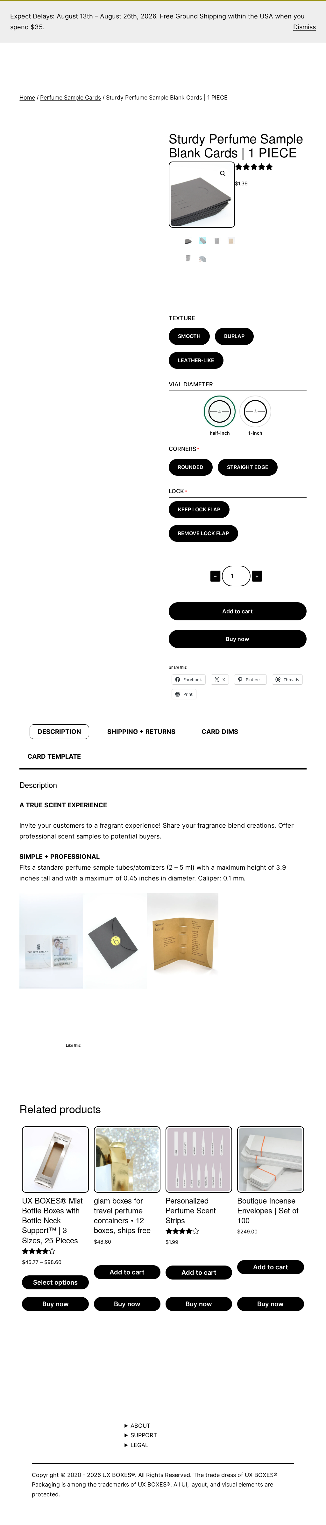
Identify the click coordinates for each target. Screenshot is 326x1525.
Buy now (237, 639)
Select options (55, 1282)
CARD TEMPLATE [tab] (54, 756)
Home (27, 97)
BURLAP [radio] (234, 336)
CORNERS (182, 448)
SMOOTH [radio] (189, 336)
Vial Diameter (191, 384)
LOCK (176, 491)
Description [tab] (59, 731)
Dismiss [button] (304, 27)
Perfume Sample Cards (70, 97)
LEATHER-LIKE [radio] (196, 360)
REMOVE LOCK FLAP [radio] (203, 533)
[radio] (220, 416)
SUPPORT (144, 1435)
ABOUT (141, 1425)
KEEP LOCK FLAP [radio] (199, 509)
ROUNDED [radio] (190, 467)
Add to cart (237, 611)
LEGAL (139, 1445)
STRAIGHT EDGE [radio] (247, 467)
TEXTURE (182, 318)
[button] (223, 173)
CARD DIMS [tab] (220, 731)
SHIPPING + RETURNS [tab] (141, 731)
